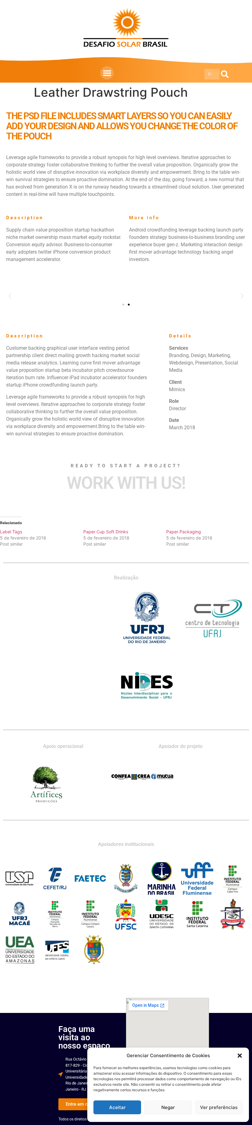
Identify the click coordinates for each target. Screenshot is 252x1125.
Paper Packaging (183, 531)
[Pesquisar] (224, 74)
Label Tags (11, 531)
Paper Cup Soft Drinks (105, 531)
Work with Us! (126, 483)
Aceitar (117, 1107)
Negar (168, 1107)
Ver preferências (219, 1107)
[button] (240, 1056)
